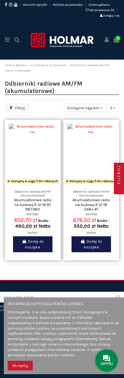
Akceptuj (20, 365)
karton (33, 232)
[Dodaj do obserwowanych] (25, 184)
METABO (32, 214)
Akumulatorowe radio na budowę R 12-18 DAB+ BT (91, 204)
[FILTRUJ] (119, 189)
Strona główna (99, 5)
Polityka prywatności (68, 5)
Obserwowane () (102, 10)
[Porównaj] (33, 184)
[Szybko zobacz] (40, 184)
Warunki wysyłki (35, 5)
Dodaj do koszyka (34, 244)
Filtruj (19, 108)
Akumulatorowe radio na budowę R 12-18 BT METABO (33, 204)
